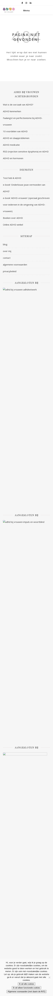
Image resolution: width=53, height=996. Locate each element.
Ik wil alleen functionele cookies (26, 988)
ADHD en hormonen (13, 158)
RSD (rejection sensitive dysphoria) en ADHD (26, 151)
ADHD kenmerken (12, 111)
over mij (7, 251)
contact (6, 257)
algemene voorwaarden (15, 264)
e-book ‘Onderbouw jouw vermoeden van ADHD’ (24, 188)
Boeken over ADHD (13, 217)
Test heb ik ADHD (12, 178)
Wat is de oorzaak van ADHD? (18, 104)
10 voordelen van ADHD (15, 131)
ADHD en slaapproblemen (16, 138)
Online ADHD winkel (13, 224)
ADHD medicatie (11, 144)
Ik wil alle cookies (26, 984)
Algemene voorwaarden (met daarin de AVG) (26, 991)
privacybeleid (9, 271)
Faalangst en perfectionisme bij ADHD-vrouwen (22, 121)
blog (5, 244)
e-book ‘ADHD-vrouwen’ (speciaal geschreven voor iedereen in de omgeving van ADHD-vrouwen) (26, 205)
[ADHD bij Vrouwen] (9, 10)
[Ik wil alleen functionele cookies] (49, 977)
